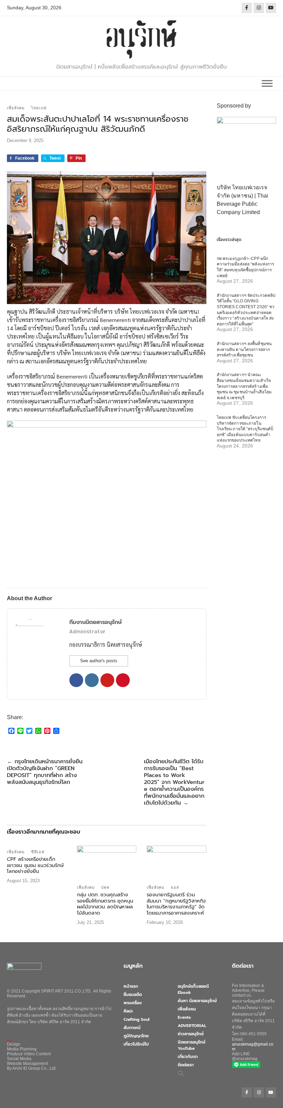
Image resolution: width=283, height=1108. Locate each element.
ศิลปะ (128, 1011)
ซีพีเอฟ (38, 852)
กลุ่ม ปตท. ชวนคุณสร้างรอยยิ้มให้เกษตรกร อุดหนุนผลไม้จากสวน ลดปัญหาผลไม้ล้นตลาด (105, 904)
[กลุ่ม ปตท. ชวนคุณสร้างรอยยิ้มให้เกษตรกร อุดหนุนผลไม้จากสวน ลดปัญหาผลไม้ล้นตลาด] (107, 863)
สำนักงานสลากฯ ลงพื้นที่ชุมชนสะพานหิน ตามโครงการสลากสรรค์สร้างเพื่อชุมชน (244, 349)
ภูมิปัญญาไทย (136, 1036)
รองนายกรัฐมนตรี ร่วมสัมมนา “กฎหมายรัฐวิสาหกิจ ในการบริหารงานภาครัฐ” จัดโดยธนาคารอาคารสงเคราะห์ (176, 904)
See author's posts (98, 660)
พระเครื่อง (133, 1003)
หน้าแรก (131, 986)
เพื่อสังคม (16, 108)
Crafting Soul (136, 1019)
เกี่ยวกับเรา (188, 1057)
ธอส (175, 887)
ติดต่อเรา (186, 1065)
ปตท (105, 887)
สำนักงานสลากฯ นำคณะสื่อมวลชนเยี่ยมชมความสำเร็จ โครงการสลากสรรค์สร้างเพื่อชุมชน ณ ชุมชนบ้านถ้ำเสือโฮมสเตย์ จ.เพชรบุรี (244, 386)
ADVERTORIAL (192, 1026)
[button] (181, 1073)
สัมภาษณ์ (132, 1028)
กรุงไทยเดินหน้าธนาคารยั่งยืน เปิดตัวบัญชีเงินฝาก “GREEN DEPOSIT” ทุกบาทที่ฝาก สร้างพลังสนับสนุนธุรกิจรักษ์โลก (44, 771)
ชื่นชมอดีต (133, 994)
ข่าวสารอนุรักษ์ (191, 1034)
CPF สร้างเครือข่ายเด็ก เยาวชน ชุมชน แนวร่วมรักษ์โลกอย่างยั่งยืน (35, 865)
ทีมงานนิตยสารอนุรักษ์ (95, 622)
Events (184, 1017)
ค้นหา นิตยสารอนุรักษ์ (197, 1001)
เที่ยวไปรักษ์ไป (136, 1044)
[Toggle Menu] (267, 83)
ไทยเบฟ (39, 108)
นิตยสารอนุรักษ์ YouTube (191, 1045)
